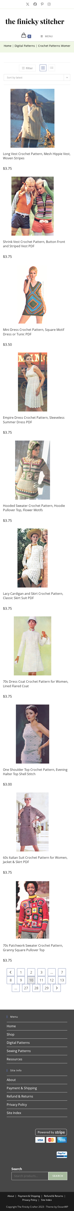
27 (26, 988)
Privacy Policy (17, 1104)
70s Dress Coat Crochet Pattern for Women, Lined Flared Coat (35, 683)
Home (7, 46)
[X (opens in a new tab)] (27, 4)
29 (47, 988)
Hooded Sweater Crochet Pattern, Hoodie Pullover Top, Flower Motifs (34, 508)
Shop (10, 1034)
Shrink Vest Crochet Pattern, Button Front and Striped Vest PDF (34, 244)
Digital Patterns (25, 46)
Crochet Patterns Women (54, 46)
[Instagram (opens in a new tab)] (48, 4)
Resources (14, 1059)
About (11, 1080)
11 (41, 980)
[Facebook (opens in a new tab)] (34, 4)
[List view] (51, 68)
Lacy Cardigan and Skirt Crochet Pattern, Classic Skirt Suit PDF (33, 595)
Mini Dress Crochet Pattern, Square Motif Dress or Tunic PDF (33, 331)
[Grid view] (43, 68)
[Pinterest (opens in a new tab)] (41, 4)
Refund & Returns (20, 1096)
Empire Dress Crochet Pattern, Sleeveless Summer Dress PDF (34, 419)
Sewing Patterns (19, 1051)
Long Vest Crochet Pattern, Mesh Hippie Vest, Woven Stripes (36, 156)
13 (62, 980)
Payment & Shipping (22, 1088)
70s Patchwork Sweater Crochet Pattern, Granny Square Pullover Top (33, 947)
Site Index (14, 1113)
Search (16, 1169)
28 (36, 988)
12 (52, 980)
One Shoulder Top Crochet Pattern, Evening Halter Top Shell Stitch (35, 771)
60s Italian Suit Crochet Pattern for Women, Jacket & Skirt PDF (35, 859)
